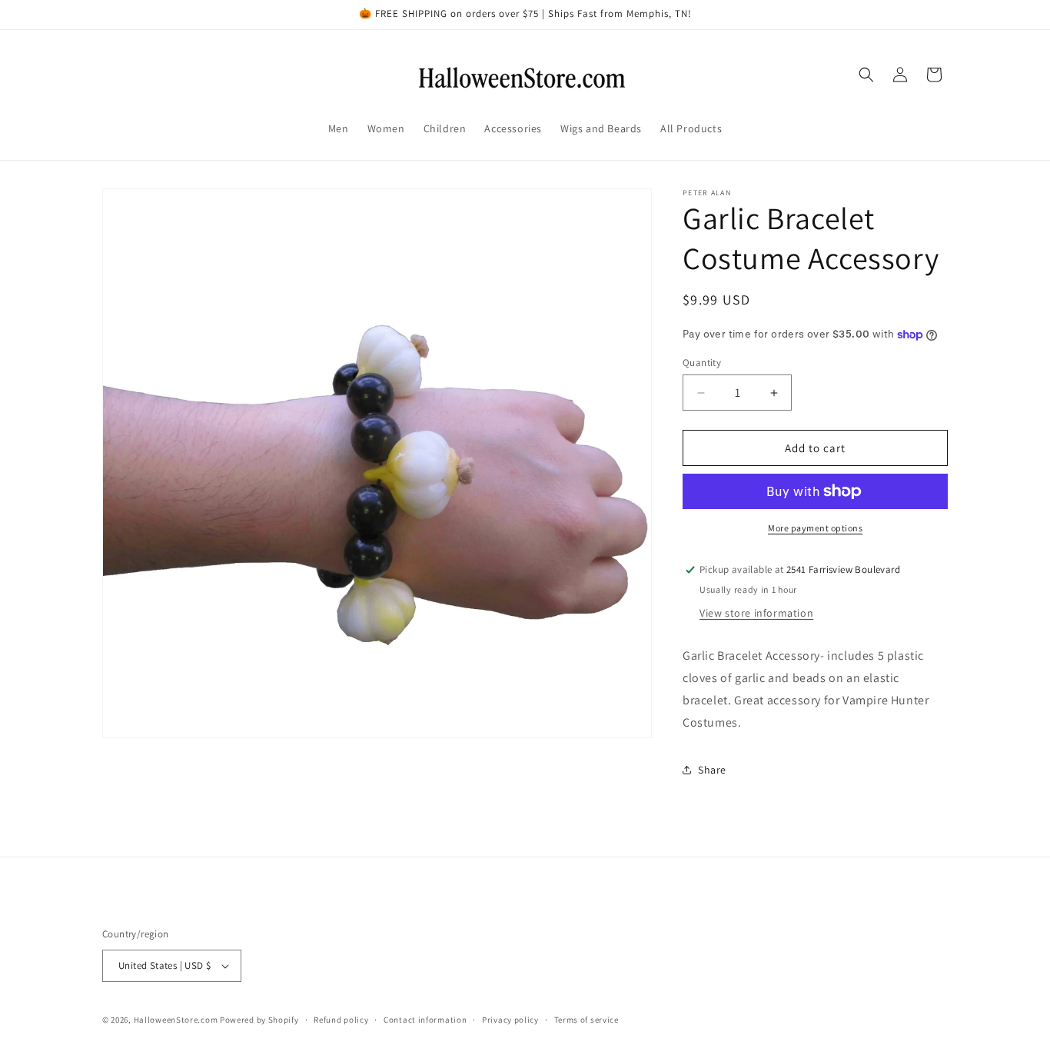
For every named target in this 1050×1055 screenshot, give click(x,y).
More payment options (815, 528)
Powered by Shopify (259, 1019)
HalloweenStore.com (176, 1019)
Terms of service (586, 1019)
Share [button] (712, 770)
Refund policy (341, 1019)
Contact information (425, 1019)
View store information (756, 613)
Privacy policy (510, 1019)
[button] (866, 75)
